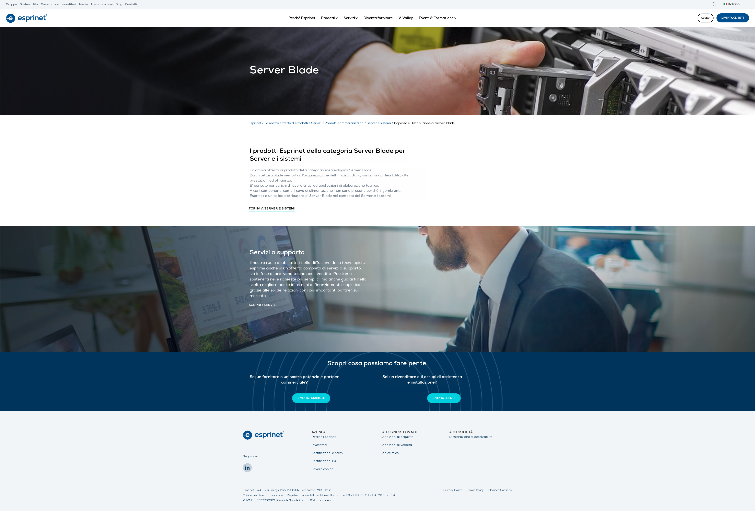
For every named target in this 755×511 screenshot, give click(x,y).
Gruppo (11, 4)
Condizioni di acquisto (396, 437)
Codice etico (389, 453)
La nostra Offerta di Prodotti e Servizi (292, 123)
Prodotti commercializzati (344, 123)
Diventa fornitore (378, 18)
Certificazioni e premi (327, 453)
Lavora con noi (102, 4)
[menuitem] (301, 18)
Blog (119, 4)
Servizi (349, 18)
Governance (50, 4)
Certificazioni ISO (325, 461)
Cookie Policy (475, 490)
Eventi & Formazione (436, 18)
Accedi (705, 18)
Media (83, 4)
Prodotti (328, 18)
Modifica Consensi (500, 490)
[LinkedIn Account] (248, 468)
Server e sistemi (379, 123)
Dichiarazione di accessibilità (471, 437)
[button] (735, 4)
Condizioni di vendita (396, 445)
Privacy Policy (452, 490)
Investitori (69, 4)
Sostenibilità (29, 4)
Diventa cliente (732, 18)
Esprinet (255, 123)
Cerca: (714, 4)
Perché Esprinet (301, 18)
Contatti (131, 4)
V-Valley (406, 18)
